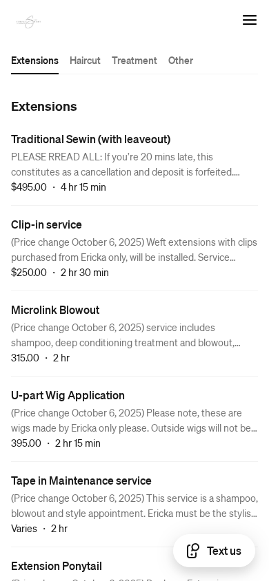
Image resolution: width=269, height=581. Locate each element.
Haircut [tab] (85, 60)
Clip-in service (46, 224)
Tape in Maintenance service (81, 480)
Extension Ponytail (56, 565)
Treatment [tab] (134, 60)
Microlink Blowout (55, 309)
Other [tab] (180, 60)
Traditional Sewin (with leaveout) (90, 138)
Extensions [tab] (35, 60)
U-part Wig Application (68, 395)
